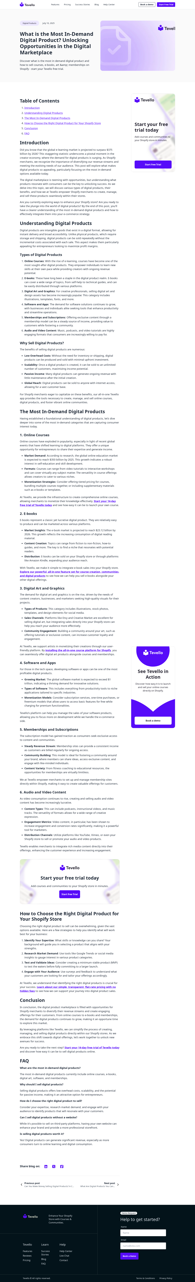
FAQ (26, 133)
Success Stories (82, 4)
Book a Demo (129, 1256)
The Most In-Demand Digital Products (47, 118)
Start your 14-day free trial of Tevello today (92, 1047)
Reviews (27, 1255)
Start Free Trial (166, 4)
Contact (64, 1260)
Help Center (109, 4)
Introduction (32, 107)
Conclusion (31, 128)
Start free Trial (70, 894)
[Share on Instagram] (46, 1166)
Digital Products (29, 23)
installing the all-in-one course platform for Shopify (78, 650)
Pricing (67, 4)
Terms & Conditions (145, 1278)
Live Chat (64, 1255)
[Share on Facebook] (62, 1166)
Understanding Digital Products (43, 113)
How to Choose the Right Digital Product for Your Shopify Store (62, 123)
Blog (97, 4)
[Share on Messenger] (54, 1166)
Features (55, 4)
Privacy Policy (165, 1278)
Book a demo (146, 4)
